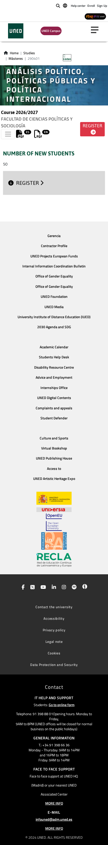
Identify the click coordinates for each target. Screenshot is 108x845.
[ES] (20, 135)
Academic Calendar (54, 347)
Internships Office (54, 387)
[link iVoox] (83, 587)
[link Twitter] (31, 587)
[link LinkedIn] (53, 587)
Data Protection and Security (54, 664)
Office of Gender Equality (54, 276)
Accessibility (53, 618)
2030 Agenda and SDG (54, 327)
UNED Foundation (54, 296)
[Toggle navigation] (8, 134)
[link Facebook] (22, 587)
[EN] (38, 135)
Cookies (54, 653)
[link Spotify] (73, 587)
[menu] (96, 30)
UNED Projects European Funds (54, 256)
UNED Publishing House (54, 458)
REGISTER (28, 183)
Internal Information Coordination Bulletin (54, 266)
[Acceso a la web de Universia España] (54, 509)
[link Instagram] (63, 587)
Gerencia (54, 236)
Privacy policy (54, 630)
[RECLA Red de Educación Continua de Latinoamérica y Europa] (54, 559)
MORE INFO (54, 803)
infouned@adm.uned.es (54, 819)
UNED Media (54, 307)
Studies (29, 53)
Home (14, 53)
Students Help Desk (54, 357)
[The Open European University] (54, 522)
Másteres (16, 58)
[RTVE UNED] (95, 16)
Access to (54, 468)
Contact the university (53, 606)
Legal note (54, 641)
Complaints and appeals (54, 408)
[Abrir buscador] (58, 6)
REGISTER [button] (92, 125)
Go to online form (62, 704)
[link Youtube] (42, 587)
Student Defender (54, 418)
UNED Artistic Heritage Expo (54, 478)
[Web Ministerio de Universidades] (54, 498)
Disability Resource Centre (54, 367)
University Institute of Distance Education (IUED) (54, 317)
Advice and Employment (54, 377)
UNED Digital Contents (54, 398)
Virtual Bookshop (54, 448)
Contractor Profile (54, 246)
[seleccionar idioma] (65, 5)
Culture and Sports (54, 438)
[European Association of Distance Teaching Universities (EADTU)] (54, 541)
